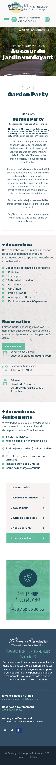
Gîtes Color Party (21, 528)
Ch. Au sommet (20, 507)
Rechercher (13, 346)
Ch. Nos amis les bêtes (24, 517)
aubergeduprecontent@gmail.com (31, 355)
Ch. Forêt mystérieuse (24, 497)
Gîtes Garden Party (22, 538)
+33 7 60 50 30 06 (27, 21)
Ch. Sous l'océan (20, 487)
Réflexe (34, 757)
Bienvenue (16, 46)
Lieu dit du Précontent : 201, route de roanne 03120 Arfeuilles (27, 388)
